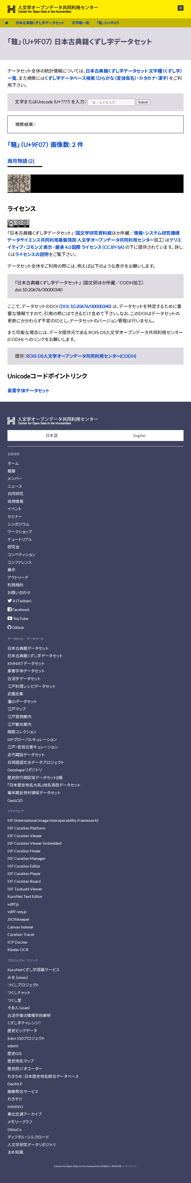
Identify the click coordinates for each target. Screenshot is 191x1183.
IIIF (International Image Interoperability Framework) (52, 820)
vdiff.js (13, 904)
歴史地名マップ (20, 1060)
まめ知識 (15, 1152)
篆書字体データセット (28, 390)
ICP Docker (17, 942)
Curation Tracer (21, 934)
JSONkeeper (18, 919)
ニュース (14, 486)
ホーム (13, 463)
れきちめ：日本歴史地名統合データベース (43, 1076)
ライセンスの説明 (32, 254)
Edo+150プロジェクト (26, 1038)
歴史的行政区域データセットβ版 (35, 777)
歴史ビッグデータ (22, 1030)
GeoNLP (14, 1083)
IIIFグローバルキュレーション (32, 739)
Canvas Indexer (20, 926)
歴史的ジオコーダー (25, 1068)
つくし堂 (14, 1000)
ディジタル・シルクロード (28, 1137)
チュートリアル (19, 539)
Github (17, 627)
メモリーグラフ (19, 1121)
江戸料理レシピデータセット (31, 686)
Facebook (20, 609)
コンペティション (21, 554)
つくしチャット (18, 992)
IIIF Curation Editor (24, 866)
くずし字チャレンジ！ (24, 1022)
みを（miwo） (18, 977)
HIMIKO (15, 1106)
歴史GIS (14, 1053)
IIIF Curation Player (24, 873)
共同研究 (15, 493)
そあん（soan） (19, 1007)
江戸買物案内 (19, 716)
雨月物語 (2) (20, 161)
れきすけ (14, 1098)
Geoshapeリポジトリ (24, 769)
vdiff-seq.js (17, 911)
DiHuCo (14, 1129)
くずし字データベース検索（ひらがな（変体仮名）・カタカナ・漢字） (107, 78)
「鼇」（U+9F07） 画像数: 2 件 (45, 144)
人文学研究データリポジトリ (31, 1144)
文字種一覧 (80, 23)
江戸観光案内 (19, 724)
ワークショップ (19, 531)
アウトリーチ (18, 577)
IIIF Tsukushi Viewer (24, 888)
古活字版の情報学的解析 (29, 1015)
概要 (11, 471)
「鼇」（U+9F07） (108, 23)
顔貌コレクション (21, 731)
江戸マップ (16, 708)
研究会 (13, 546)
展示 (11, 569)
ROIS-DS (116, 1166)
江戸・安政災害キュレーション (32, 747)
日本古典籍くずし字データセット (40, 23)
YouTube (20, 618)
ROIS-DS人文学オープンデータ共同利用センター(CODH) (81, 356)
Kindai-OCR (17, 949)
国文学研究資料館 (94, 233)
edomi (12, 1045)
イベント (14, 508)
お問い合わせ (19, 592)
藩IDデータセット (22, 701)
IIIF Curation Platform (26, 828)
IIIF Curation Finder (24, 850)
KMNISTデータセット (26, 663)
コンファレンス (19, 562)
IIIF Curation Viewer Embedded (34, 843)
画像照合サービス (22, 1091)
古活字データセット (24, 678)
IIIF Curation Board (24, 881)
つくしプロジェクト (23, 984)
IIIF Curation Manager (26, 858)
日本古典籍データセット (27, 648)
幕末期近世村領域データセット (33, 792)
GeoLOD (15, 800)
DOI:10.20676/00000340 (85, 306)
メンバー (14, 478)
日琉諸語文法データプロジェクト (35, 762)
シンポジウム (18, 524)
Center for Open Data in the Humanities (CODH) (81, 1166)
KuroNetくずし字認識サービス (33, 969)
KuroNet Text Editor (25, 896)
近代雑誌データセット (26, 754)
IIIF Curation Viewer (24, 835)
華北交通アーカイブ (24, 1114)
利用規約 (15, 584)
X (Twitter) (21, 600)
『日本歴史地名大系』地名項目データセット (43, 785)
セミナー (14, 516)
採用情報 (15, 501)
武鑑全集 (15, 693)
